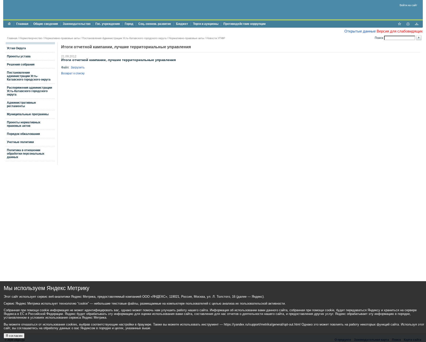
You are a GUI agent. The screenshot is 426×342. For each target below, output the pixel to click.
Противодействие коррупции (244, 24)
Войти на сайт (408, 5)
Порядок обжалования (23, 134)
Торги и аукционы (205, 24)
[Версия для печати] (408, 24)
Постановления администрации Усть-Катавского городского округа (29, 76)
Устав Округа (16, 48)
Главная (22, 24)
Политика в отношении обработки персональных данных (25, 153)
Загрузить (78, 67)
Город (129, 24)
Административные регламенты (21, 104)
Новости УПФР (215, 38)
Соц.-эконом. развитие (154, 24)
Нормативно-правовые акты (62, 38)
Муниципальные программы (28, 114)
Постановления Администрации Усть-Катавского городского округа (124, 38)
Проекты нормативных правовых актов (23, 124)
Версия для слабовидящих (400, 31)
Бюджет (182, 24)
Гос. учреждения (107, 24)
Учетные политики (20, 142)
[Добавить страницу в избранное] (399, 24)
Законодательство (76, 24)
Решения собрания (21, 64)
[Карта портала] (416, 24)
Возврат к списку (73, 73)
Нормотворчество (30, 38)
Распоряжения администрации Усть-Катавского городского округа (29, 91)
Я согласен (14, 336)
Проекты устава (19, 56)
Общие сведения (45, 24)
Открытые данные (360, 31)
